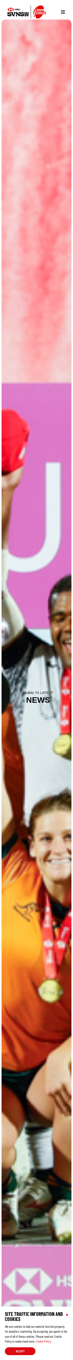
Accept (20, 1351)
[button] (63, 12)
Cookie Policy (43, 1341)
